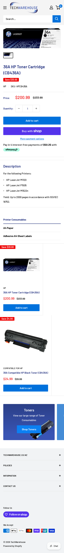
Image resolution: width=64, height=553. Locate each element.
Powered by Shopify (12, 546)
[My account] (51, 7)
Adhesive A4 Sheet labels (17, 235)
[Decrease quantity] (18, 108)
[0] (58, 8)
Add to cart (32, 120)
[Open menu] (5, 7)
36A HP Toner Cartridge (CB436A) (21, 292)
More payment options (32, 138)
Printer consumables (14, 219)
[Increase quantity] (36, 108)
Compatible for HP (13, 368)
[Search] (57, 18)
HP (4, 86)
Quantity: (8, 108)
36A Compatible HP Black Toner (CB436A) (25, 372)
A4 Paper (8, 227)
